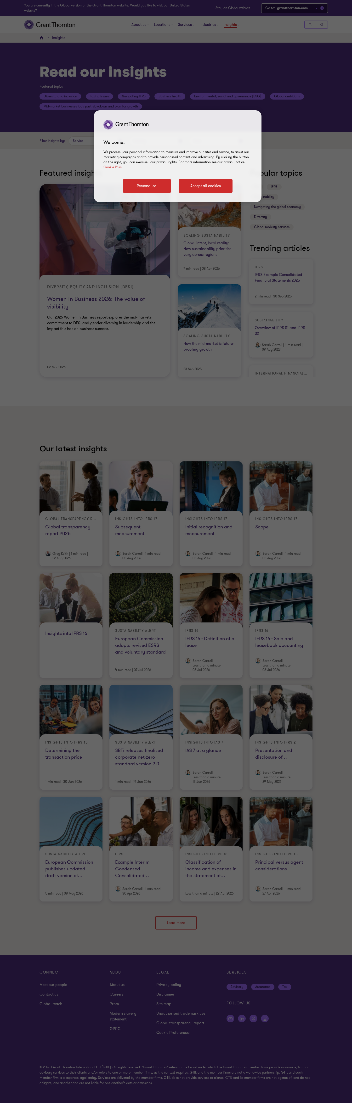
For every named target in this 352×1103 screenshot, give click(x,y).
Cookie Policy (113, 167)
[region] (177, 156)
